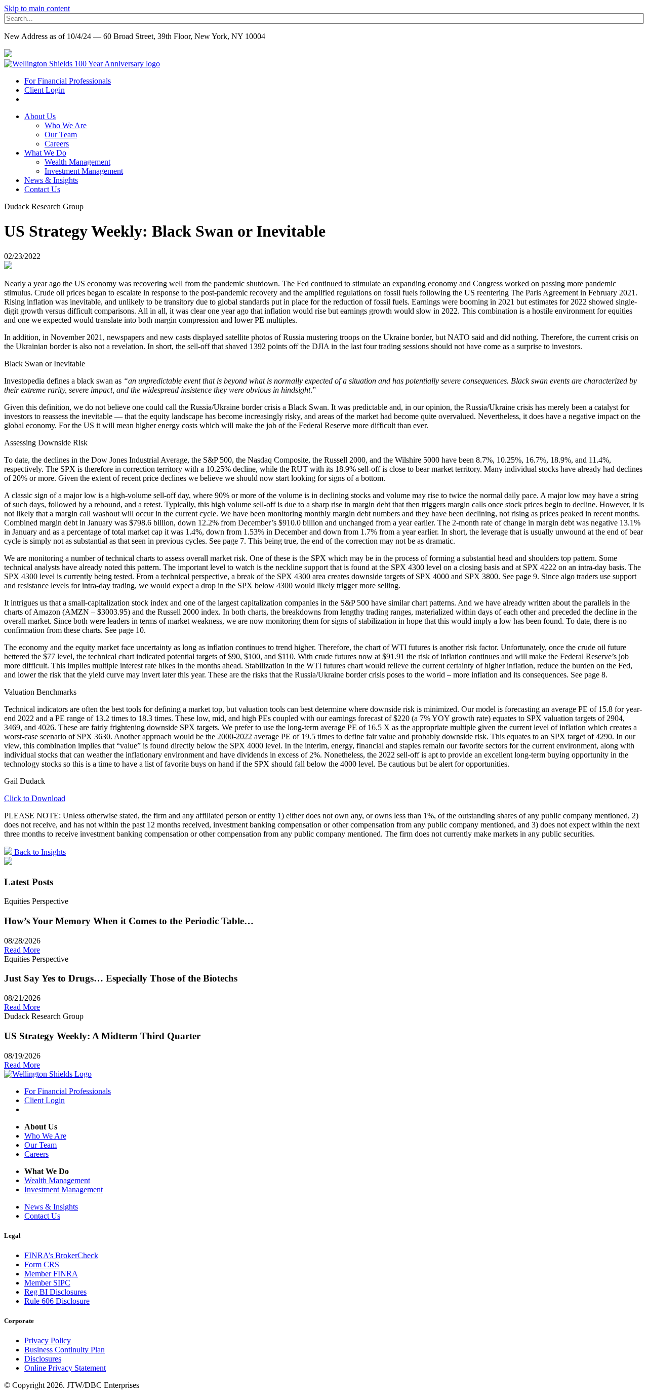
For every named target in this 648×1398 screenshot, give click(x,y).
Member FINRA (51, 1273)
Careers (57, 143)
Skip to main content (37, 8)
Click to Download (34, 798)
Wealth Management (77, 162)
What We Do (45, 152)
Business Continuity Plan (64, 1349)
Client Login (44, 90)
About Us (40, 116)
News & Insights (51, 180)
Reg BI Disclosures (55, 1292)
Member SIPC (47, 1282)
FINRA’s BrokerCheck (61, 1255)
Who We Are (66, 125)
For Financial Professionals (67, 81)
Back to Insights (39, 852)
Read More (22, 950)
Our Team (61, 134)
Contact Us (42, 189)
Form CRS (41, 1264)
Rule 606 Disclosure (57, 1301)
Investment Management (84, 171)
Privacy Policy (47, 1340)
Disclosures (42, 1358)
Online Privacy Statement (65, 1368)
